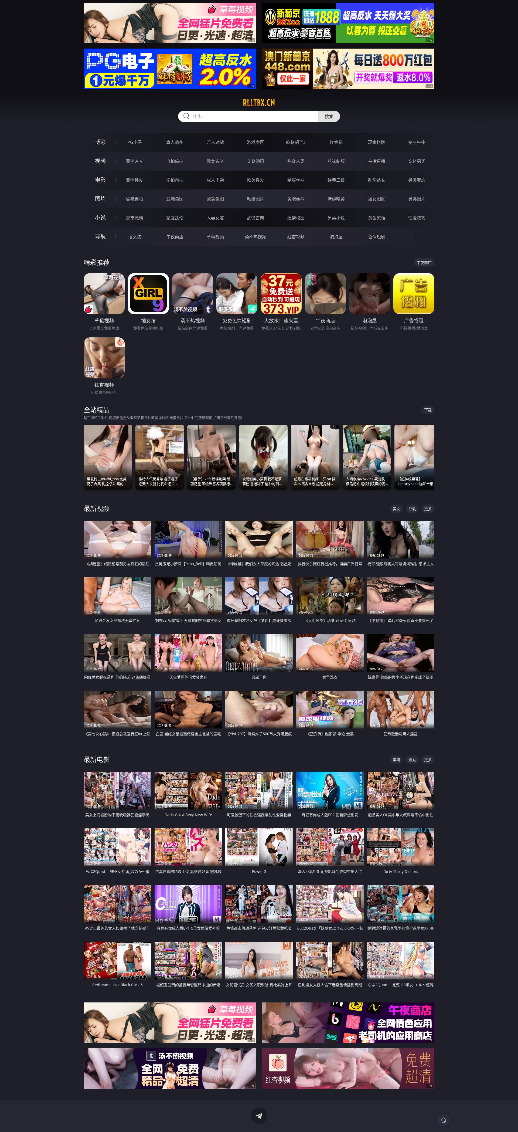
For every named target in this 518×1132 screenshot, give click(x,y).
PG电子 (134, 142)
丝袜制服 (336, 161)
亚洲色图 (174, 199)
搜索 (329, 116)
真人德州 (174, 142)
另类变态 (416, 180)
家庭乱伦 (174, 218)
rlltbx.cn (259, 102)
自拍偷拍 (174, 161)
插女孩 (134, 237)
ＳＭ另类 (416, 161)
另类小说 (336, 218)
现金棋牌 (376, 142)
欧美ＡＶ (215, 161)
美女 (396, 508)
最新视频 (97, 508)
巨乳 (412, 508)
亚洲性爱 (134, 180)
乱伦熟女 (376, 180)
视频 (100, 161)
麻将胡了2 (296, 142)
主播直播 (376, 161)
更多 (428, 508)
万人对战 (215, 142)
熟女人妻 (296, 161)
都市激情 (134, 218)
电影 (100, 180)
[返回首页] (443, 1120)
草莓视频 (215, 237)
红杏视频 (296, 237)
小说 (100, 217)
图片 (100, 198)
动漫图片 (255, 199)
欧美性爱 (255, 180)
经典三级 (336, 180)
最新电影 (97, 759)
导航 (100, 236)
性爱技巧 (416, 218)
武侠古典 (255, 218)
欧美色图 (215, 199)
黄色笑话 (376, 218)
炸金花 (336, 142)
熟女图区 (376, 199)
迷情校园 (296, 218)
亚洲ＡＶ (134, 161)
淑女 (412, 759)
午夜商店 (174, 237)
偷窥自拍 (134, 199)
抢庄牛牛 (416, 142)
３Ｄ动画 (255, 161)
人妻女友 (215, 218)
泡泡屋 (336, 237)
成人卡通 (215, 180)
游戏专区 (255, 142)
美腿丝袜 (296, 199)
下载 (428, 409)
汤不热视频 (255, 237)
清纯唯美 (336, 199)
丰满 (396, 759)
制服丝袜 (296, 180)
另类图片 (416, 199)
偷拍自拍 (174, 180)
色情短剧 (376, 237)
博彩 (100, 142)
